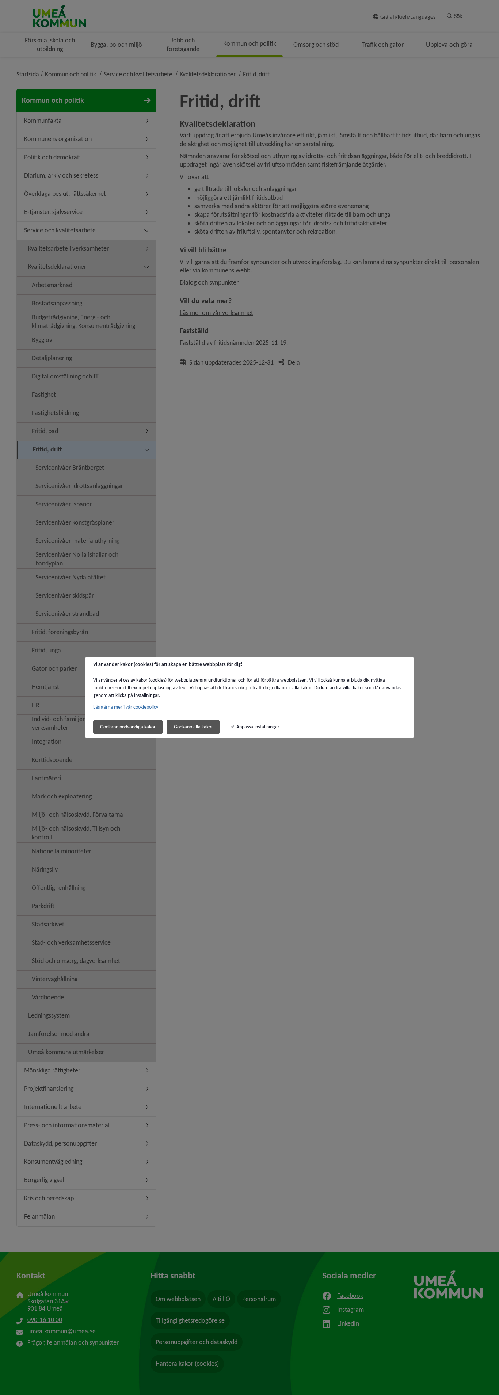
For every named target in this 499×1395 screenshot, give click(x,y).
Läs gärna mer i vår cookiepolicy (125, 707)
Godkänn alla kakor (193, 727)
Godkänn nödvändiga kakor (128, 727)
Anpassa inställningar (257, 727)
